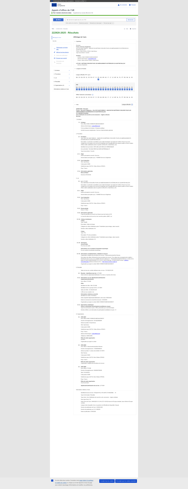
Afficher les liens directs (62, 52)
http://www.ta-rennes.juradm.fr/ (109, 261)
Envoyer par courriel (61, 58)
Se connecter (123, 5)
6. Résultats (57, 81)
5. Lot (55, 77)
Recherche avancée (83, 23)
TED (53, 28)
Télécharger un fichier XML (62, 48)
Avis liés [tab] (54, 41)
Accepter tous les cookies (107, 481)
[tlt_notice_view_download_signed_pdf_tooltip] (98, 79)
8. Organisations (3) (59, 85)
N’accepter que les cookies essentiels (126, 481)
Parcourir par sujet (108, 23)
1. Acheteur (57, 70)
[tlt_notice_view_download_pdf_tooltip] (77, 89)
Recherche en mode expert (95, 23)
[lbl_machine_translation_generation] (92, 94)
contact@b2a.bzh (92, 58)
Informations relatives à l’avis (61, 89)
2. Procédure (57, 74)
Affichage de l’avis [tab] (57, 37)
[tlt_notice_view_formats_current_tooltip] (132, 104)
